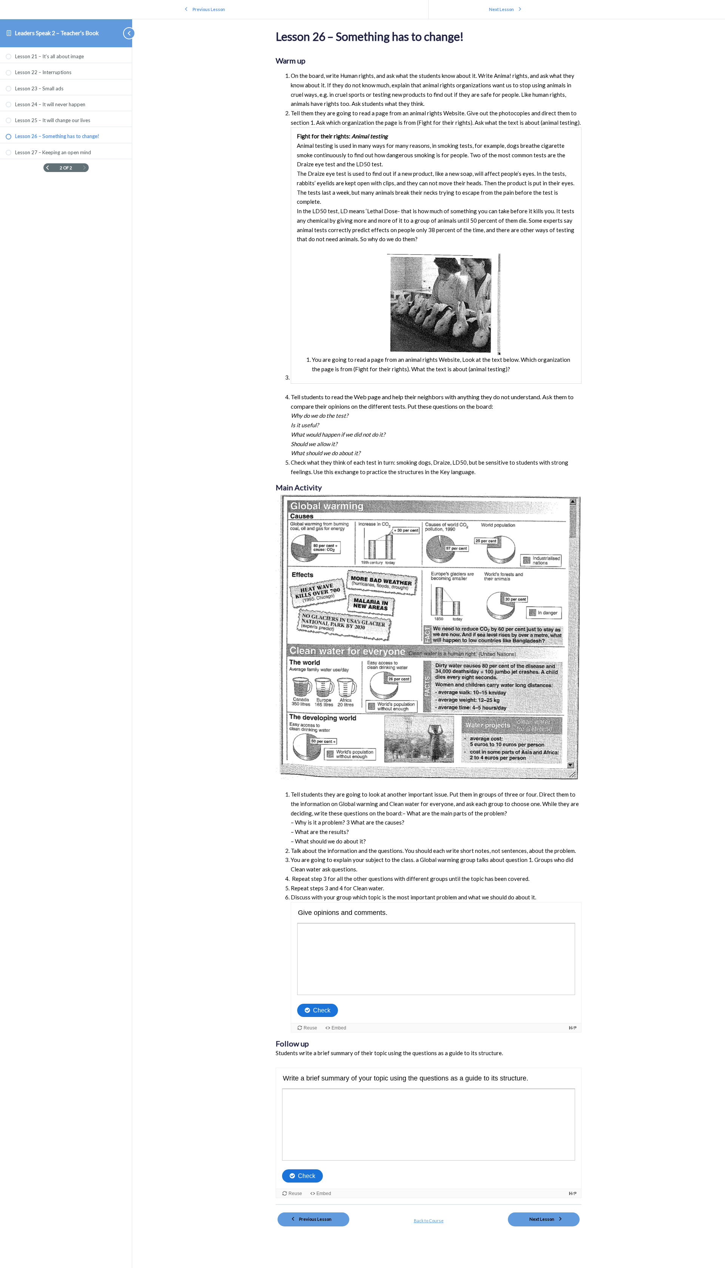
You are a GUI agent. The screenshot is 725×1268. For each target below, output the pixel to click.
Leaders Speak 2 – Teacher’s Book (57, 32)
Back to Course (429, 1220)
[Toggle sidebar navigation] (124, 33)
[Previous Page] (47, 168)
